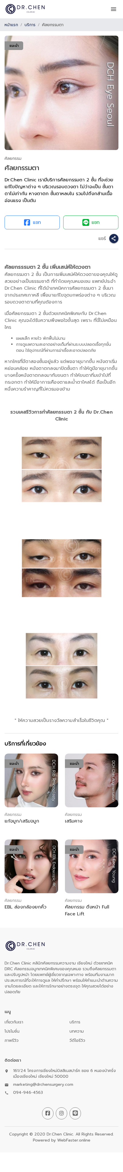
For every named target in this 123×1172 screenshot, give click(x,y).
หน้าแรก (11, 25)
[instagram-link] (61, 1113)
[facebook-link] (47, 1113)
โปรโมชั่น (12, 1031)
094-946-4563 (28, 1093)
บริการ (30, 25)
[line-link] (75, 1113)
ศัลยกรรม (13, 158)
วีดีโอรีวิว (77, 1040)
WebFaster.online (73, 1140)
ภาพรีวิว (12, 1040)
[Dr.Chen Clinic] (25, 9)
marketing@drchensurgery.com (43, 1085)
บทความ (77, 1031)
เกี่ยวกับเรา (14, 1022)
